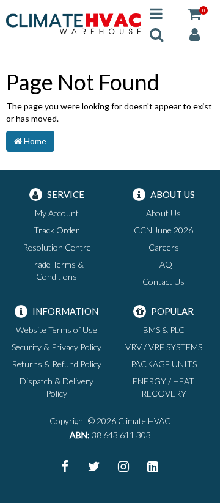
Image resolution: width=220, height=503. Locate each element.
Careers (163, 247)
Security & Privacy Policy (56, 347)
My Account (57, 213)
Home (34, 141)
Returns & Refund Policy (56, 364)
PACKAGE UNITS (164, 364)
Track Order (56, 230)
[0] (194, 13)
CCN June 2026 (163, 230)
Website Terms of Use (56, 330)
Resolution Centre (57, 247)
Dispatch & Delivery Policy (57, 387)
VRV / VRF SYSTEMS (163, 347)
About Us (163, 213)
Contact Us (163, 281)
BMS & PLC (164, 330)
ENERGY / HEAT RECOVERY (163, 387)
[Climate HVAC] (73, 23)
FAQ (163, 264)
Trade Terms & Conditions (56, 270)
